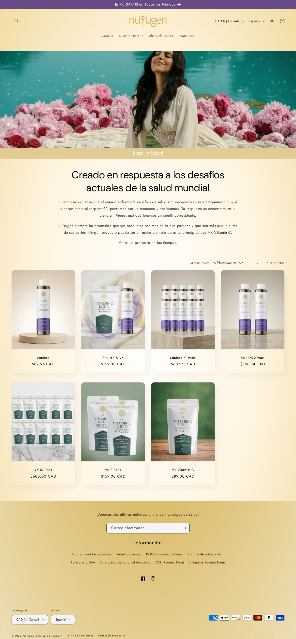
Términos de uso (129, 554)
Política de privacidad (204, 554)
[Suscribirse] (184, 528)
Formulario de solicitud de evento (125, 562)
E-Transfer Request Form (207, 562)
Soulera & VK (113, 358)
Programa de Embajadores (91, 554)
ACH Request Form (169, 562)
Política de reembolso (111, 635)
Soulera (43, 358)
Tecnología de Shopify (48, 636)
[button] (17, 21)
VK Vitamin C (183, 470)
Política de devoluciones (164, 554)
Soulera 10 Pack (183, 358)
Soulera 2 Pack (253, 358)
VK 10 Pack (43, 470)
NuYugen (29, 636)
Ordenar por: (199, 262)
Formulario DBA (83, 562)
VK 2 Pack (113, 470)
